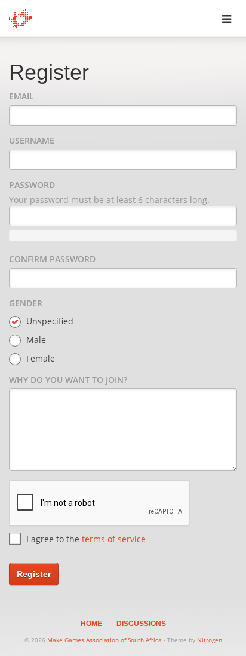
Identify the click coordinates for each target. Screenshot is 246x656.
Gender (25, 303)
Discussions (141, 623)
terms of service (114, 539)
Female (39, 358)
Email (21, 96)
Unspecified (48, 321)
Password (32, 184)
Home (91, 623)
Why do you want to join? (68, 379)
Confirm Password (52, 259)
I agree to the (85, 539)
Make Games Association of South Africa (104, 640)
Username (31, 140)
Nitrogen (209, 640)
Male (35, 339)
